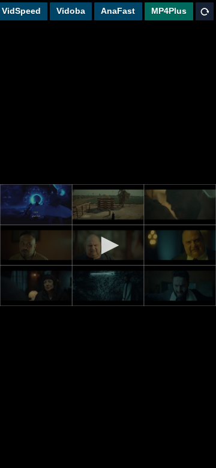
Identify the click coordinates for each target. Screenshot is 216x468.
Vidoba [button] (70, 11)
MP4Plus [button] (169, 11)
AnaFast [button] (118, 11)
